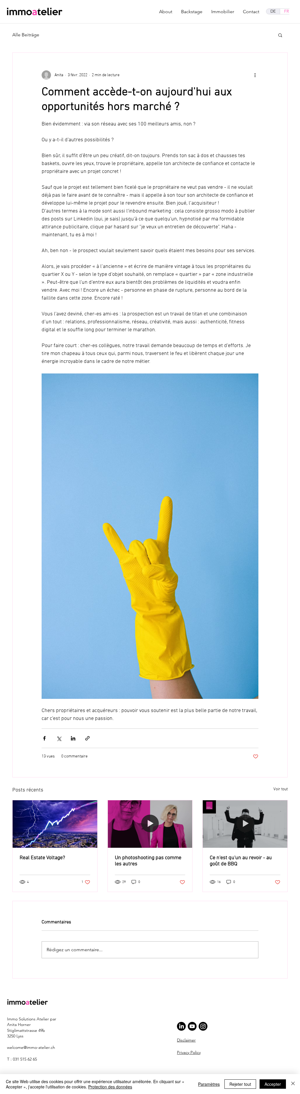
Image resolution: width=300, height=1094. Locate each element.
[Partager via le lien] (87, 738)
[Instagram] (203, 1026)
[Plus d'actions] (254, 75)
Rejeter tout (240, 1084)
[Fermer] (292, 1084)
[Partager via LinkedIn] (73, 738)
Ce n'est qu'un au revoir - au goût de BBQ (241, 861)
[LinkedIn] (181, 1026)
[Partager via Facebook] (44, 738)
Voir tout (280, 789)
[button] (280, 35)
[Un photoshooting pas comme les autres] (150, 824)
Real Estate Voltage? (42, 858)
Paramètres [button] (209, 1084)
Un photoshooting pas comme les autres (148, 861)
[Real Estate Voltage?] (55, 824)
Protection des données (110, 1087)
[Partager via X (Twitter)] (59, 738)
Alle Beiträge (25, 35)
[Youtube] (192, 1026)
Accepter (273, 1084)
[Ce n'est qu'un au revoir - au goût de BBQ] (245, 824)
